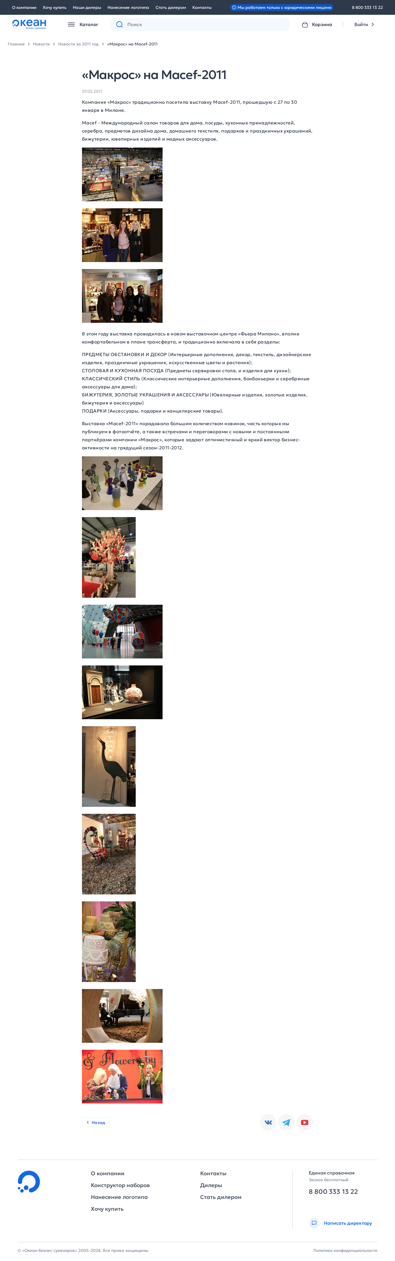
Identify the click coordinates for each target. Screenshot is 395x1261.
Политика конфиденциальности (345, 1250)
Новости (41, 43)
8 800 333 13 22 (367, 7)
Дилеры (211, 1185)
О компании (24, 7)
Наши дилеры (87, 7)
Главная (16, 43)
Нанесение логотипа (128, 7)
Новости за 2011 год (78, 43)
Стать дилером (171, 7)
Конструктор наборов (120, 1185)
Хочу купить (54, 7)
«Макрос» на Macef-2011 (132, 43)
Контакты (201, 7)
